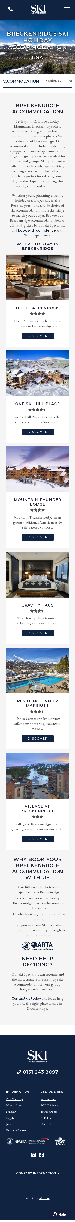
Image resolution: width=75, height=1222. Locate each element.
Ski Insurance (48, 1099)
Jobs (8, 1124)
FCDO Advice (49, 1105)
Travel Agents (49, 1112)
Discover (38, 336)
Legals (10, 1118)
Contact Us (47, 1124)
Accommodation (20, 81)
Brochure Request (16, 1130)
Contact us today (26, 998)
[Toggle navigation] (67, 9)
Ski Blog (11, 1112)
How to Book (14, 1105)
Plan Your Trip (14, 1099)
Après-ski (53, 81)
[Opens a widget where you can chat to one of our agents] (59, 1215)
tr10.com (44, 1198)
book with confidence (37, 230)
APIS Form (47, 1118)
